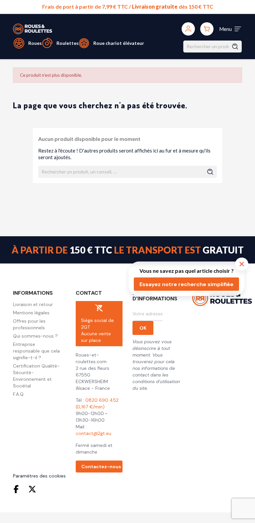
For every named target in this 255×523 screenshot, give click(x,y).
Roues (35, 43)
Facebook (18, 489)
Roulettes (67, 43)
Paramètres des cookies (39, 476)
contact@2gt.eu (93, 433)
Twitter (32, 489)
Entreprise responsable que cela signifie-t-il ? (36, 351)
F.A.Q (18, 394)
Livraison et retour (33, 304)
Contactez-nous (101, 467)
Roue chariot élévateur (118, 43)
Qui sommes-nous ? (35, 336)
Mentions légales (31, 313)
